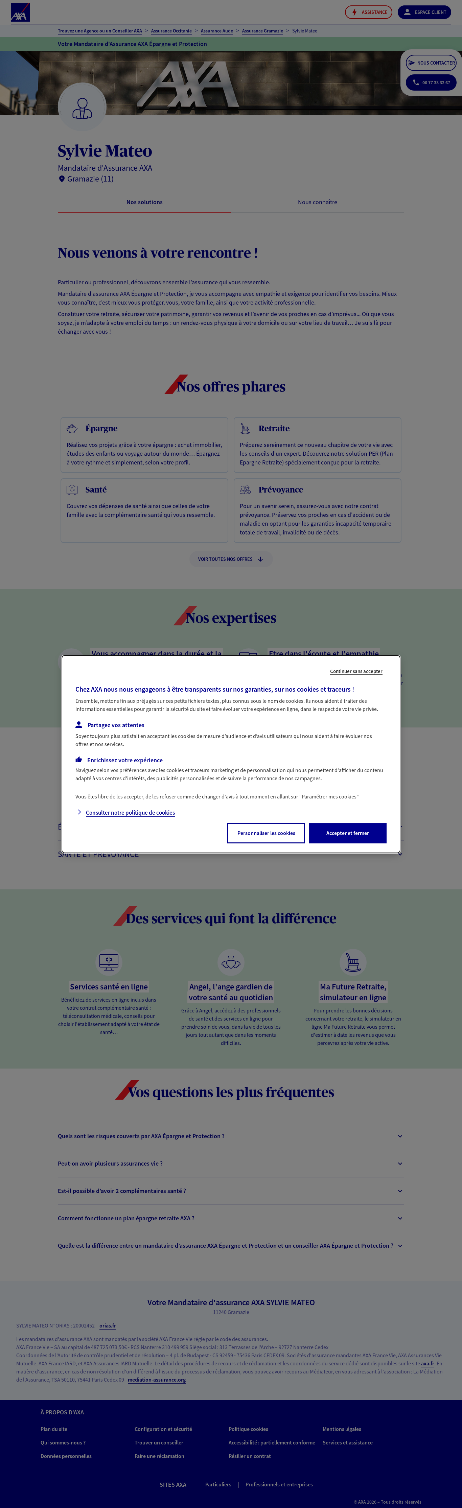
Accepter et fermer (347, 833)
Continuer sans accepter (356, 671)
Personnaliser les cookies (266, 833)
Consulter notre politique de (130, 812)
